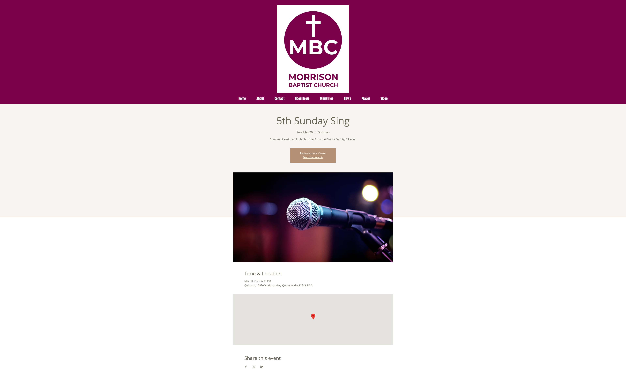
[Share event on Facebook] (245, 367)
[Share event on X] (253, 367)
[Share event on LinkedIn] (261, 367)
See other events (313, 157)
